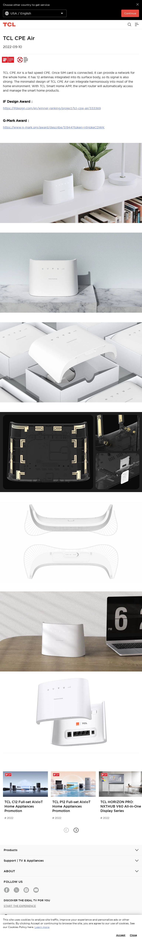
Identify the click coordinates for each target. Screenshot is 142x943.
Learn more (42, 927)
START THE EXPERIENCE (20, 906)
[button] (75, 830)
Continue (130, 13)
